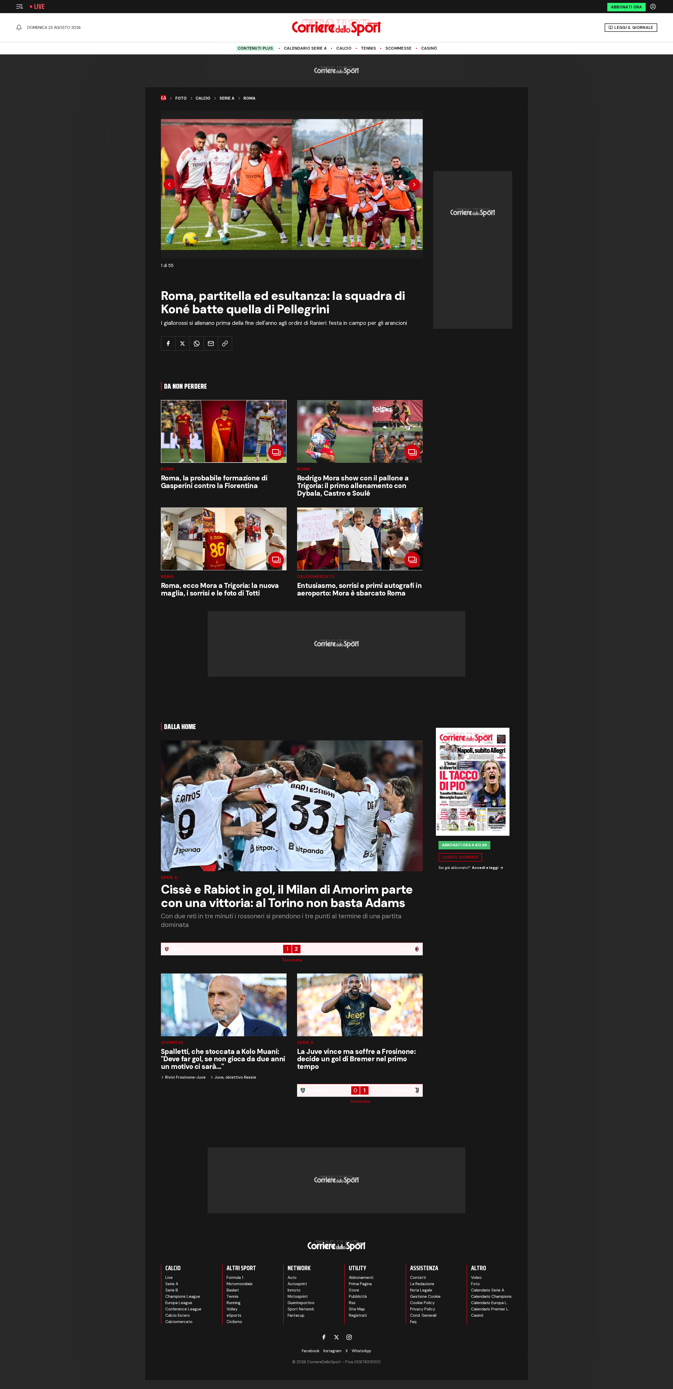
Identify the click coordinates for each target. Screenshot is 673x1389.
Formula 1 (235, 1277)
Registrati (358, 1315)
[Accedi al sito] (653, 6)
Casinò (429, 48)
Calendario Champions (491, 1296)
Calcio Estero (177, 1315)
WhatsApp (361, 1351)
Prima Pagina (360, 1284)
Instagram (332, 1351)
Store (354, 1290)
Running (234, 1302)
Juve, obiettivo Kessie (235, 1077)
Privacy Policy (422, 1309)
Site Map (357, 1309)
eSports (234, 1315)
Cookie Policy (422, 1302)
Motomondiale (240, 1284)
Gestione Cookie (425, 1296)
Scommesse (398, 48)
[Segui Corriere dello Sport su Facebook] (324, 1337)
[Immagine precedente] (169, 184)
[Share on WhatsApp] (196, 343)
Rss (352, 1302)
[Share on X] (182, 343)
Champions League (182, 1296)
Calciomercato (316, 577)
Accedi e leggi (485, 867)
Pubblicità (358, 1296)
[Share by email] (211, 343)
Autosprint (297, 1284)
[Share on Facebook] (168, 343)
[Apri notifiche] (19, 27)
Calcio (343, 48)
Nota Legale (421, 1290)
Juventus (172, 1043)
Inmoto (294, 1290)
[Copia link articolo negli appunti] (225, 343)
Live (39, 6)
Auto (292, 1277)
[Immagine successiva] (414, 184)
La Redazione (422, 1284)
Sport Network (301, 1309)
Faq (413, 1321)
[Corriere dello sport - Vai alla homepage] (336, 27)
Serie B (171, 1290)
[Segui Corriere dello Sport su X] (336, 1337)
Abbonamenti (361, 1277)
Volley (232, 1309)
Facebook (310, 1351)
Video (476, 1277)
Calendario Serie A (305, 48)
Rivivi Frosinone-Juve (185, 1077)
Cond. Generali (423, 1315)
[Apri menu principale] (19, 6)
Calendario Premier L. (490, 1309)
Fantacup (296, 1315)
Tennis (368, 48)
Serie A (227, 98)
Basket (233, 1290)
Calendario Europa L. (489, 1302)
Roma (249, 98)
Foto (181, 98)
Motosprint (298, 1296)
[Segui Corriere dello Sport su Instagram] (349, 1337)
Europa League (178, 1302)
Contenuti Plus (255, 48)
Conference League (183, 1309)
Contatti (418, 1277)
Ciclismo (234, 1321)
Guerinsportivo (301, 1302)
